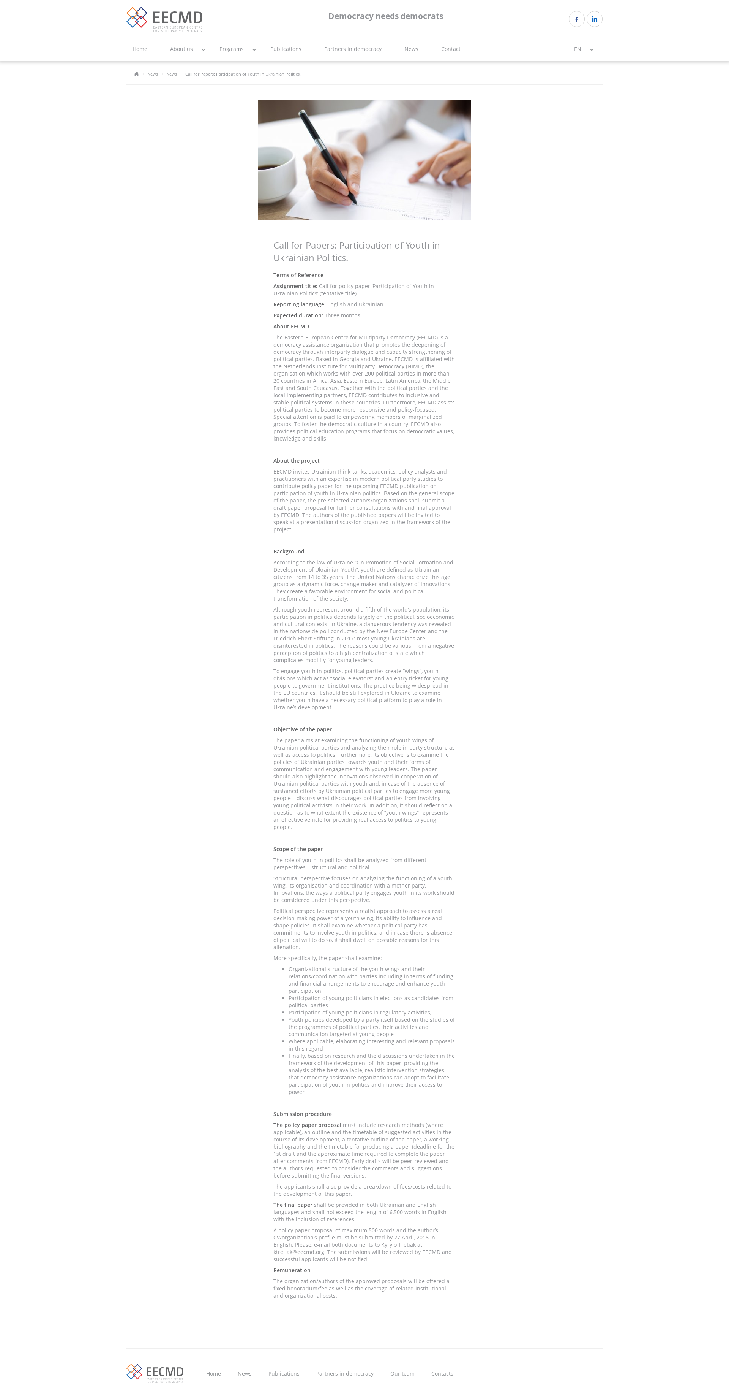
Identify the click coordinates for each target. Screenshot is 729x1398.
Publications (285, 48)
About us (181, 48)
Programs (231, 48)
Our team (402, 1373)
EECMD (164, 19)
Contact (451, 48)
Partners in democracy (353, 48)
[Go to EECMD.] (136, 74)
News (411, 48)
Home (140, 48)
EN (577, 48)
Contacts (442, 1373)
